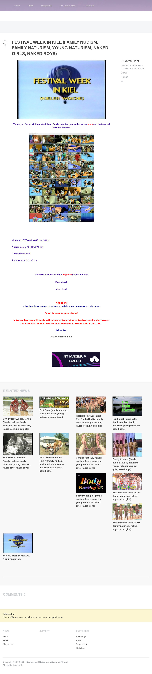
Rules (78, 640)
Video (17, 5)
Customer (89, 5)
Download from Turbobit (132, 68)
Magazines (46, 5)
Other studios (135, 65)
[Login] (145, 5)
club (90, 124)
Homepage (81, 636)
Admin (124, 73)
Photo (31, 5)
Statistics (80, 648)
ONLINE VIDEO (68, 5)
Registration (81, 644)
